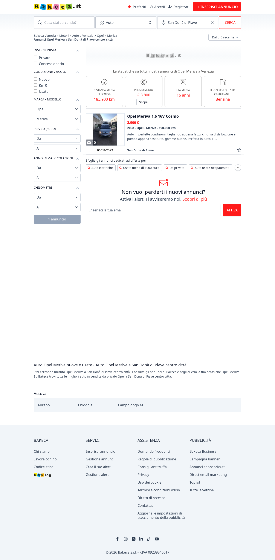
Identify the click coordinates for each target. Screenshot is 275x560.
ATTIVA (232, 210)
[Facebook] (118, 539)
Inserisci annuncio (100, 451)
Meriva (112, 35)
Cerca (230, 22)
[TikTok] (149, 539)
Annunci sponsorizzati (207, 466)
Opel (100, 35)
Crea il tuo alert (98, 466)
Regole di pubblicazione (157, 459)
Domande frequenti (154, 451)
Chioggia (85, 405)
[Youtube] (157, 539)
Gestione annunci (100, 459)
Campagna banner (204, 459)
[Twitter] (133, 539)
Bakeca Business (202, 451)
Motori (64, 35)
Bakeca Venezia (45, 35)
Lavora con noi (46, 459)
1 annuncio (57, 219)
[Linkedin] (141, 539)
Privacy (143, 474)
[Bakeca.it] (73, 6)
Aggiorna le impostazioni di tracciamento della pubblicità (161, 515)
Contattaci (146, 505)
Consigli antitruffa (152, 466)
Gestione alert (97, 474)
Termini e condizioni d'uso (159, 490)
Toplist (194, 482)
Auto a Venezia (82, 35)
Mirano (44, 405)
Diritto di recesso (151, 497)
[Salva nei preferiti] (239, 150)
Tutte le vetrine (201, 490)
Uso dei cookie (149, 482)
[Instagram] (126, 539)
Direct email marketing (208, 474)
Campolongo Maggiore (132, 405)
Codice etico (43, 466)
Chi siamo (42, 451)
